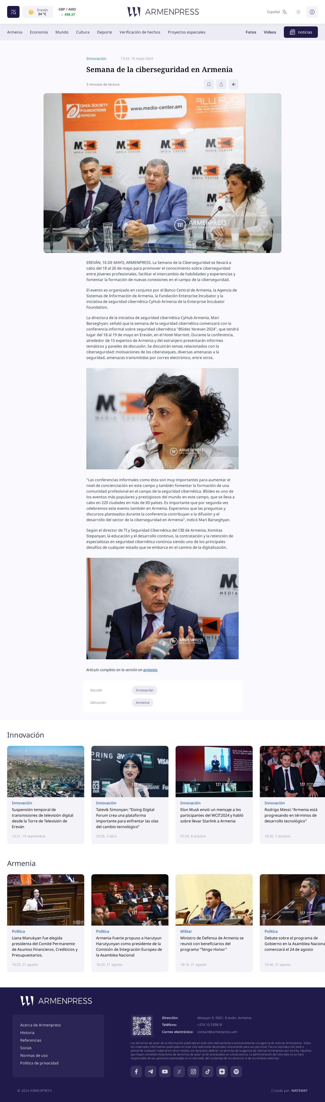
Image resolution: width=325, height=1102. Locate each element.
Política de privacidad (39, 1063)
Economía (39, 32)
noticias (305, 32)
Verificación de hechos (140, 32)
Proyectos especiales (187, 32)
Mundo (62, 32)
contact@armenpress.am (217, 1031)
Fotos (251, 32)
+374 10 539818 (209, 1024)
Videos (270, 32)
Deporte (104, 32)
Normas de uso (34, 1055)
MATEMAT (299, 1090)
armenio (150, 669)
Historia (27, 1032)
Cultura (82, 32)
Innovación (144, 690)
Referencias (30, 1040)
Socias (26, 1047)
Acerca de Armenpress (40, 1025)
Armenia (14, 32)
